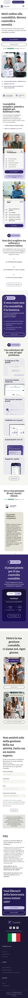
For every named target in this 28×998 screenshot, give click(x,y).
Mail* (4, 786)
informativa (13, 800)
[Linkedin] (17, 928)
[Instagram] (14, 928)
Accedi (4, 978)
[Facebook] (10, 928)
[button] (23, 6)
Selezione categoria (9, 793)
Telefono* (6, 778)
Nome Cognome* (8, 771)
